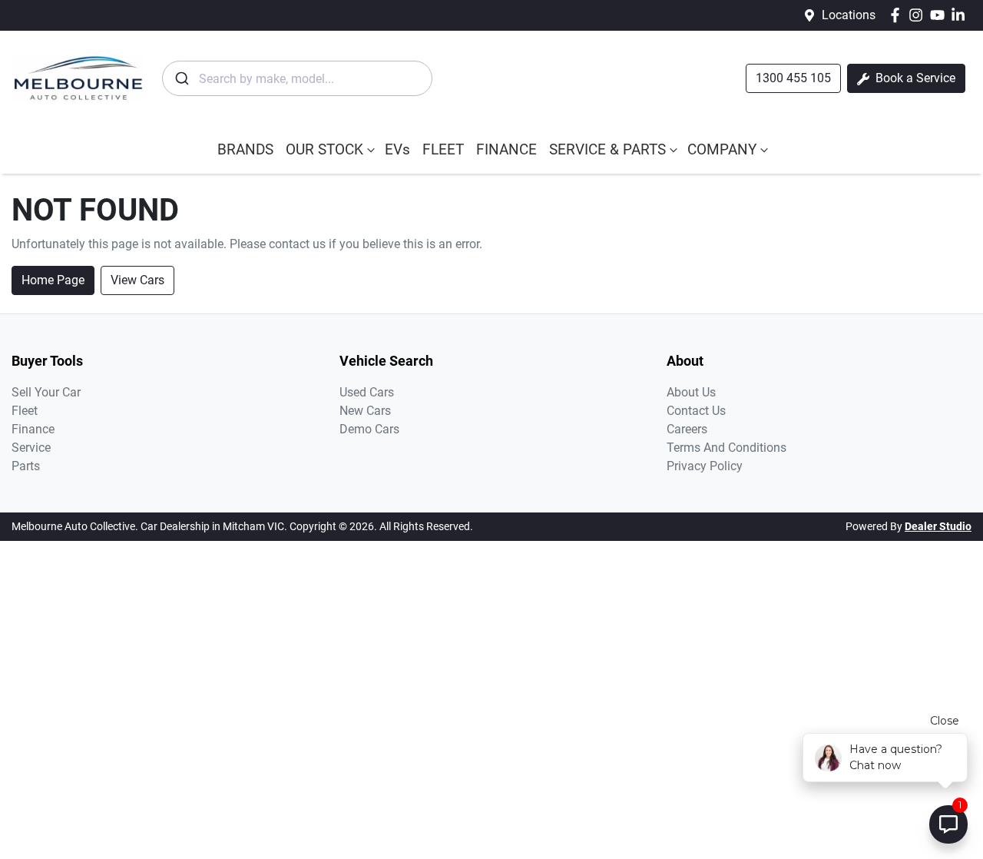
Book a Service (913, 78)
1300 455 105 (793, 78)
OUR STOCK (324, 149)
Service (31, 447)
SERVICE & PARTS (607, 149)
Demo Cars (369, 429)
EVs (397, 149)
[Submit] (181, 78)
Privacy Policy (705, 466)
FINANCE (506, 149)
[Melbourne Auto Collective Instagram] (919, 15)
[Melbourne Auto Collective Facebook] (898, 15)
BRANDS (245, 149)
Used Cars (366, 392)
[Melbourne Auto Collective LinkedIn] (961, 15)
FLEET (443, 149)
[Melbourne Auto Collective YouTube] (940, 15)
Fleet (25, 410)
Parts (26, 466)
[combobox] (297, 78)
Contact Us (696, 410)
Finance (33, 429)
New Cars (365, 410)
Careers (687, 429)
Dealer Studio (938, 526)
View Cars (137, 280)
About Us (691, 392)
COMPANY (721, 149)
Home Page (53, 280)
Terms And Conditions (726, 447)
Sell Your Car (46, 392)
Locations (848, 15)
